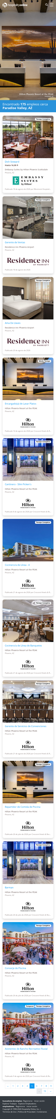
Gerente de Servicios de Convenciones (25, 726)
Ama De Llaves (13, 323)
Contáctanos (42, 1112)
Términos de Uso (9, 1112)
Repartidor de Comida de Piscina (22, 806)
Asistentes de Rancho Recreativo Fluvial (26, 1048)
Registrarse (27, 1101)
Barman (9, 887)
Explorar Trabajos (10, 1103)
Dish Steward (12, 161)
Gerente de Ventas (15, 242)
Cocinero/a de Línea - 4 (17, 565)
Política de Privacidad (26, 1112)
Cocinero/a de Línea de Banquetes (23, 645)
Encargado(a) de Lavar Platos (20, 403)
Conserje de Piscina (15, 968)
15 (45, 1091)
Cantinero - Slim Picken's (18, 484)
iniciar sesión (39, 1101)
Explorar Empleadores (27, 1103)
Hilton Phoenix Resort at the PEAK (36, 94)
